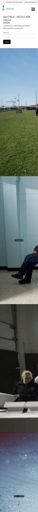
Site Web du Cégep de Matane (13, 2)
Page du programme (30, 2)
